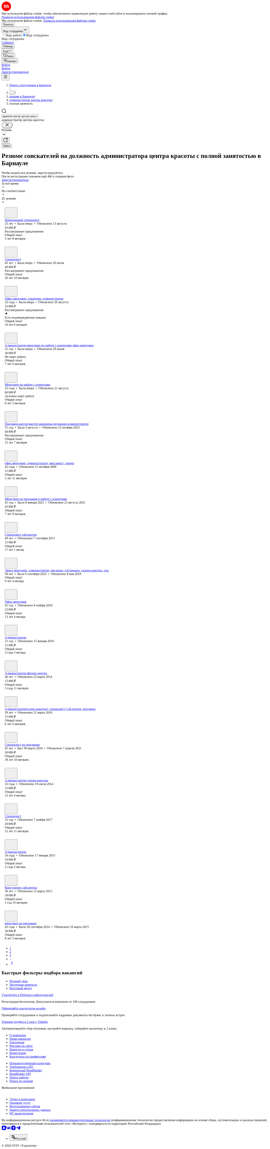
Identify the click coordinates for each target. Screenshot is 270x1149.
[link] (8, 55)
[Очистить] (7, 125)
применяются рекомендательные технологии (80, 1120)
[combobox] (20, 116)
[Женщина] (11, 212)
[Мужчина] (11, 737)
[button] (6, 65)
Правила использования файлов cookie (69, 20)
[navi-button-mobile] (5, 77)
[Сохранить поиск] (5, 140)
